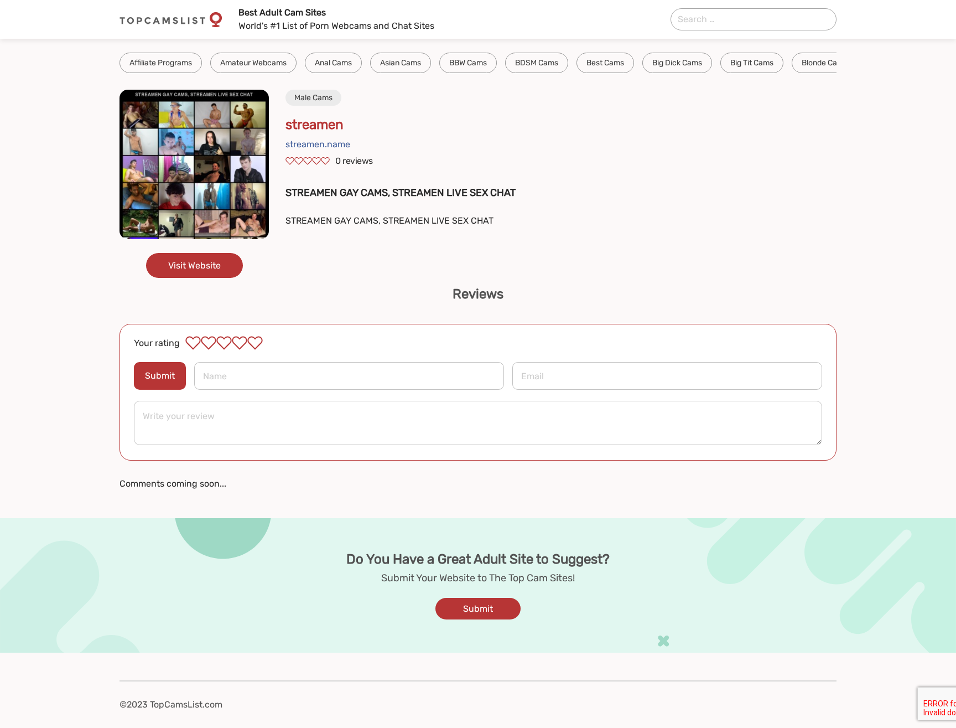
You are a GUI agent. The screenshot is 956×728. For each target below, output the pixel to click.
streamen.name (317, 144)
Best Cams (605, 63)
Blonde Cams (825, 63)
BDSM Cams (536, 63)
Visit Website (194, 265)
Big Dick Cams (677, 63)
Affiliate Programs (160, 63)
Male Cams (313, 97)
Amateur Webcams (253, 63)
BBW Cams (468, 63)
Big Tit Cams (751, 63)
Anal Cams (333, 63)
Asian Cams (400, 63)
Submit (160, 375)
